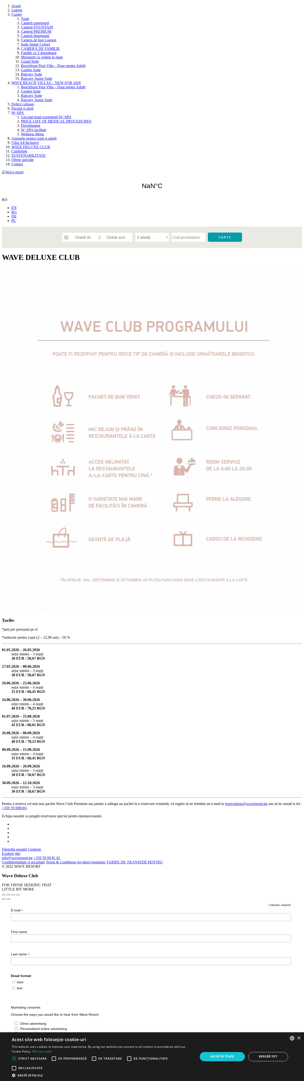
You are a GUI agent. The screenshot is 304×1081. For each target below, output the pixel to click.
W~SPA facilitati (33, 130)
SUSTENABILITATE (28, 155)
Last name (20, 954)
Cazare (16, 14)
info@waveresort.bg (17, 858)
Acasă (16, 6)
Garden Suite (31, 70)
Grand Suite (30, 61)
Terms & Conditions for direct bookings (75, 862)
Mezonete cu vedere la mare (42, 57)
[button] (102, 1075)
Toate (25, 19)
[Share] (8, 894)
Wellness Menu (32, 134)
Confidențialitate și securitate (23, 862)
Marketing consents (25, 1007)
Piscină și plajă (22, 108)
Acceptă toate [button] (222, 1056)
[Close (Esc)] (4, 894)
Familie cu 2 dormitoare (39, 53)
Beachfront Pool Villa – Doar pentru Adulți (53, 66)
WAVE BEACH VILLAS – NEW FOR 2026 (46, 83)
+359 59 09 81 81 (46, 858)
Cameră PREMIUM (36, 31)
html (20, 982)
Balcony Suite (31, 74)
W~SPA (17, 113)
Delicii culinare (22, 104)
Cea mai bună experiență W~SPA (46, 117)
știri (17, 854)
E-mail (17, 910)
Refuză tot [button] (268, 1056)
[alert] (152, 1056)
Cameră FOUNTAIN (37, 27)
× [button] (298, 1038)
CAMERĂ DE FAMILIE (40, 49)
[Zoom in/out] (18, 894)
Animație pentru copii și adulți (34, 138)
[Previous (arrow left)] (4, 899)
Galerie (16, 10)
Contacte (34, 849)
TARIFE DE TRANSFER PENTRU (134, 862)
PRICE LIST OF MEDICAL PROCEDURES (56, 121)
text (19, 988)
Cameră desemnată (35, 36)
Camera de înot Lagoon (38, 40)
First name (19, 932)
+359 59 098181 (14, 808)
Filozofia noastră (14, 849)
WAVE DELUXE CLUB (30, 147)
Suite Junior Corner (35, 44)
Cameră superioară (35, 23)
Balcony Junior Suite (36, 78)
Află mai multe (42, 1051)
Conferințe (19, 151)
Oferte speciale (22, 160)
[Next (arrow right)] (8, 899)
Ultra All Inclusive (25, 143)
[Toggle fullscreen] (13, 894)
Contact (17, 164)
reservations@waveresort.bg (246, 804)
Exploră (8, 854)
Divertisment (30, 126)
